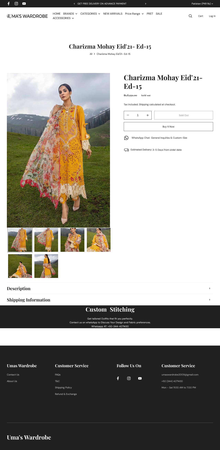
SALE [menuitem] (159, 13)
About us (12, 380)
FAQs (57, 374)
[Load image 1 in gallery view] (20, 240)
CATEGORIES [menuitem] (88, 13)
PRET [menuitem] (150, 13)
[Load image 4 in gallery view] (98, 240)
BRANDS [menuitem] (68, 13)
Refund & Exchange (66, 393)
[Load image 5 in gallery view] (20, 266)
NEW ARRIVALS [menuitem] (112, 13)
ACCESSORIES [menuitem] (61, 18)
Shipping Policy (63, 387)
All (91, 53)
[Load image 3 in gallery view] (72, 240)
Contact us (13, 374)
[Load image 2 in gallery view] (46, 240)
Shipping (144, 104)
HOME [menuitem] (56, 13)
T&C (57, 380)
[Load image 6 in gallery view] (46, 266)
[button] (144, 3)
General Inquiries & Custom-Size (159, 137)
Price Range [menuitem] (132, 13)
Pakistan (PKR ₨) (201, 3)
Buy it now (168, 126)
